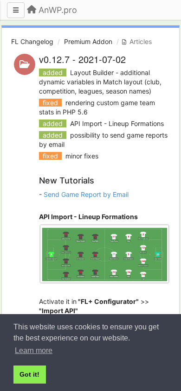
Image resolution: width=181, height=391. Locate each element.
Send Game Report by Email (86, 194)
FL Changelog (32, 41)
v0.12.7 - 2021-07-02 (82, 59)
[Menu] (16, 10)
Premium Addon (88, 41)
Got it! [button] (29, 374)
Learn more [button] (33, 350)
